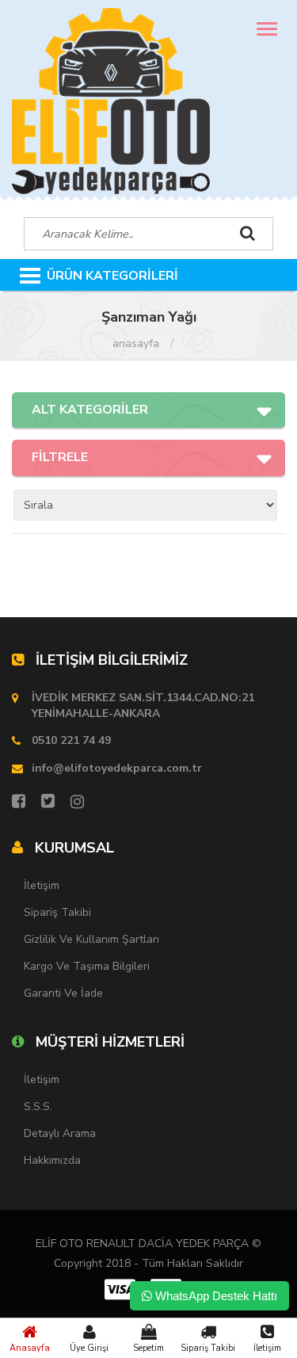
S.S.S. (38, 1106)
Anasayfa (30, 1348)
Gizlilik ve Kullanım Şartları (91, 939)
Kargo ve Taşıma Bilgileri (87, 966)
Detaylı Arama (60, 1133)
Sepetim (148, 1348)
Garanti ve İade (63, 993)
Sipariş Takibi (208, 1348)
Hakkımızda (52, 1160)
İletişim (267, 1348)
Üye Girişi (89, 1348)
